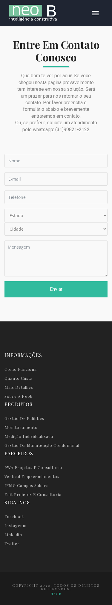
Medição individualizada (28, 436)
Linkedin (13, 534)
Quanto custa (18, 378)
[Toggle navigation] (95, 13)
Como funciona (20, 369)
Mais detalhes (18, 387)
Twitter (12, 543)
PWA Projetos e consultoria (33, 467)
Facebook (14, 516)
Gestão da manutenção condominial (41, 445)
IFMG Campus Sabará (26, 485)
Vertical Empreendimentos (31, 476)
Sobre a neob (18, 396)
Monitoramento (21, 427)
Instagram (15, 525)
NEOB (56, 594)
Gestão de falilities (24, 418)
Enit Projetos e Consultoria (33, 494)
